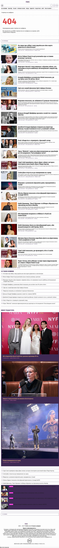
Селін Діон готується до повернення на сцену (34, 172)
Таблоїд (35, 62)
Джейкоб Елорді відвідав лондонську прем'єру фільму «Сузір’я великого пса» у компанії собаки (36, 128)
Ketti (26, 62)
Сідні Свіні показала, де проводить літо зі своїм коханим (35, 251)
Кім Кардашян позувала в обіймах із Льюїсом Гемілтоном (34, 214)
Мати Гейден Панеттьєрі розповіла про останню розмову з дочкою (35, 57)
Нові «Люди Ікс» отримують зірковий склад (34, 140)
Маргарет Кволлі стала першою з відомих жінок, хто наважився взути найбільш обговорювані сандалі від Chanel (37, 68)
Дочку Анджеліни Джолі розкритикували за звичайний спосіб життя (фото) (32, 486)
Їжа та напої (48, 8)
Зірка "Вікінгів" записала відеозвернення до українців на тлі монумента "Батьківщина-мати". (38, 152)
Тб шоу (15, 8)
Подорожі (38, 8)
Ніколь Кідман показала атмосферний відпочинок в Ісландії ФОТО (37, 194)
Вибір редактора (7, 310)
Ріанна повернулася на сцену (12, 460)
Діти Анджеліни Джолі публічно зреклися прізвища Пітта (20, 356)
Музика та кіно (21, 8)
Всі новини (4, 8)
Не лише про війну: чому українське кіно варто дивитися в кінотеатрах (35, 46)
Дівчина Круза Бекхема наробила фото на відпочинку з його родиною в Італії (38, 239)
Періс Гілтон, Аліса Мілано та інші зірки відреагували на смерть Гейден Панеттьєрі (37, 262)
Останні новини (7, 271)
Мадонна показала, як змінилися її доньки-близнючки (38, 101)
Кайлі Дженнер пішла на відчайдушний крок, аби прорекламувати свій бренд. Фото (36, 226)
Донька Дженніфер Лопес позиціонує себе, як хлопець (27, 493)
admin (26, 50)
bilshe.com (28, 526)
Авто (43, 8)
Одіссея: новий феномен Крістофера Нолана (34, 88)
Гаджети (32, 8)
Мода (27, 8)
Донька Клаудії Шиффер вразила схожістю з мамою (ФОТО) (37, 114)
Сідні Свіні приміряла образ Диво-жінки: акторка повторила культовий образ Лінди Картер (36, 163)
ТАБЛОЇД (10, 8)
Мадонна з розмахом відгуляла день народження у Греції (36, 183)
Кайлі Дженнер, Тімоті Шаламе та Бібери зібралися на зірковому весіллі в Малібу (38, 204)
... (54, 8)
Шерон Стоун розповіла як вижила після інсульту (18, 398)
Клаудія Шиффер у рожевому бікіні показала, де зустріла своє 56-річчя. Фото (36, 78)
